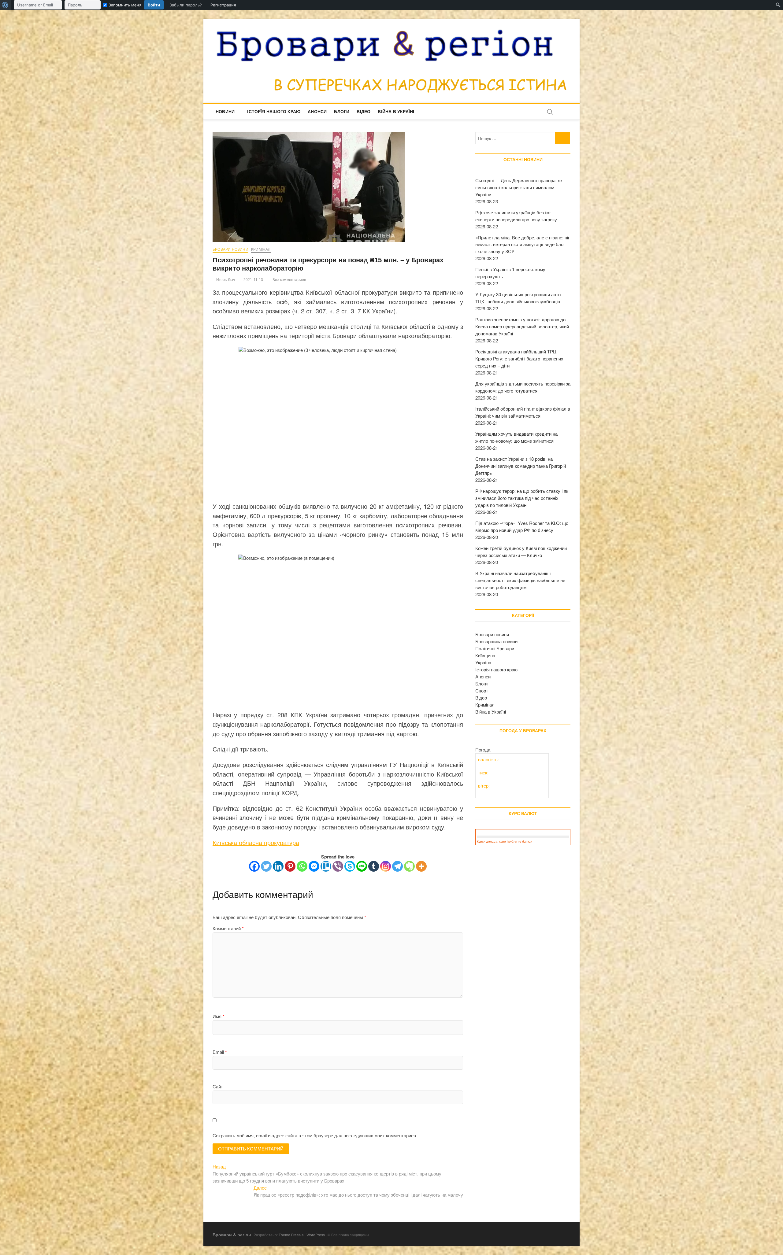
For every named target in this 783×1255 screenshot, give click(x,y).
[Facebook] (254, 866)
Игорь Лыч (225, 280)
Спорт (481, 690)
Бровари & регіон (232, 1234)
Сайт (218, 1086)
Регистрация (223, 4)
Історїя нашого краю (273, 111)
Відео (363, 111)
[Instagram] (385, 866)
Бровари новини (230, 249)
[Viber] (337, 866)
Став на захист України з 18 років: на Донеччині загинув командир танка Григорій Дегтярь (520, 466)
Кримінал (261, 249)
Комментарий (228, 928)
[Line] (361, 866)
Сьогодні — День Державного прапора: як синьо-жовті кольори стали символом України (518, 187)
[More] (421, 866)
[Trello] (326, 866)
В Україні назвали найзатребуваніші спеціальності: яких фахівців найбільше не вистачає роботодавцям (520, 580)
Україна (483, 662)
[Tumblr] (373, 866)
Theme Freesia (291, 1234)
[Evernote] (409, 866)
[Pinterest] (290, 866)
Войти (154, 4)
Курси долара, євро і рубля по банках (504, 841)
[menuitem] (5, 5)
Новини (225, 111)
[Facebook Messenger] (314, 866)
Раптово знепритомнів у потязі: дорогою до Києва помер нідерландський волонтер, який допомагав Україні (522, 326)
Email (220, 1052)
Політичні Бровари (494, 648)
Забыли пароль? (185, 4)
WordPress (315, 1234)
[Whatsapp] (302, 866)
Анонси (317, 111)
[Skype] (349, 866)
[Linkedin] (278, 866)
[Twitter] (266, 866)
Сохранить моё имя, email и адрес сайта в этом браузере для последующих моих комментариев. (315, 1135)
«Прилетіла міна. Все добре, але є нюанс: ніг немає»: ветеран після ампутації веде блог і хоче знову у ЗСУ (522, 244)
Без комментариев (289, 280)
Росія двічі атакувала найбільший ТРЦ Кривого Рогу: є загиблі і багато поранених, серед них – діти (520, 358)
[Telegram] (397, 866)
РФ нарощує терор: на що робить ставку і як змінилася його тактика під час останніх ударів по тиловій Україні (521, 498)
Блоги (341, 111)
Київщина (485, 655)
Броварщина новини (496, 641)
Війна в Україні (396, 111)
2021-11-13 (252, 280)
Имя (219, 1016)
